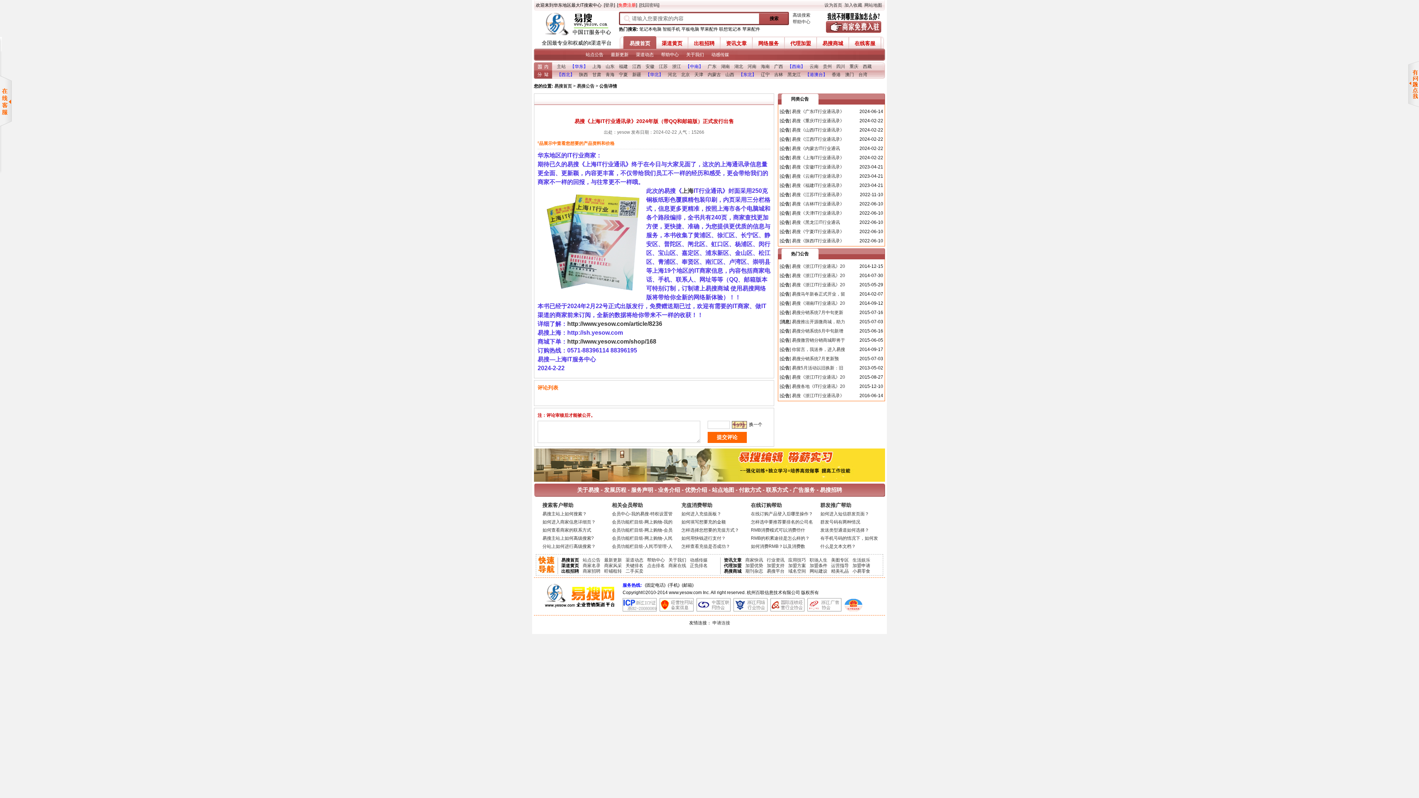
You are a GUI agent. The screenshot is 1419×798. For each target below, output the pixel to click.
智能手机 (671, 29)
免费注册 (627, 5)
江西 (636, 66)
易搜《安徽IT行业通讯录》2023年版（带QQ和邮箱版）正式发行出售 (812, 167)
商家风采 (613, 565)
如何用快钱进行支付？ (703, 538)
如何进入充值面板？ (701, 513)
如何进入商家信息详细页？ (569, 522)
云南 (814, 66)
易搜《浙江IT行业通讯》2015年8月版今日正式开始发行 (812, 378)
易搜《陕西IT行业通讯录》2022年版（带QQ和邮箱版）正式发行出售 (812, 241)
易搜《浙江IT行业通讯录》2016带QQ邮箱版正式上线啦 (812, 396)
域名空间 (797, 571)
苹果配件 (709, 29)
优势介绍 (696, 490)
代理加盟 (800, 43)
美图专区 (840, 560)
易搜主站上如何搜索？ (564, 513)
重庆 (854, 66)
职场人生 (818, 560)
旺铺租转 (613, 571)
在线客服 (865, 43)
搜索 (774, 18)
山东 (610, 66)
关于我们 (695, 54)
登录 (609, 5)
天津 (698, 74)
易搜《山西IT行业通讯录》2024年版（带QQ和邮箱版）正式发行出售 (812, 130)
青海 (610, 74)
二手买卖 (634, 571)
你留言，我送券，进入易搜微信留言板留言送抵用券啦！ (812, 350)
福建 (623, 66)
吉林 (778, 74)
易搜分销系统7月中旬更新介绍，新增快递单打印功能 (811, 313)
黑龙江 (794, 74)
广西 (778, 66)
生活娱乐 (861, 560)
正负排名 (699, 565)
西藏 (867, 66)
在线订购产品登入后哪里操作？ (782, 513)
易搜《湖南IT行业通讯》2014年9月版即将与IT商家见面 (812, 304)
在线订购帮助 (766, 505)
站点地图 (723, 490)
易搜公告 (586, 86)
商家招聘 (591, 571)
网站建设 (818, 571)
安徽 (650, 66)
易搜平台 (776, 571)
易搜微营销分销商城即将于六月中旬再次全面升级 (812, 341)
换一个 (755, 424)
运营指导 (840, 565)
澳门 (849, 74)
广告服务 (804, 490)
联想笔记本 (730, 29)
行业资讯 (776, 560)
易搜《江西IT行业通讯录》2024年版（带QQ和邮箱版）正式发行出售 (812, 140)
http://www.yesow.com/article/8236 (614, 324)
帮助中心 (801, 21)
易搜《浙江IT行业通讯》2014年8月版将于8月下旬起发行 (812, 276)
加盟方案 (797, 565)
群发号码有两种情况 (840, 522)
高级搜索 (801, 15)
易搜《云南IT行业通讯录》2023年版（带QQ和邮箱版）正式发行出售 (812, 177)
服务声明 (642, 490)
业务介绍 (669, 490)
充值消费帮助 (696, 505)
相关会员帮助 (627, 505)
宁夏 (623, 74)
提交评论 (727, 437)
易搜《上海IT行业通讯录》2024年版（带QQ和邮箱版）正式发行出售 (812, 158)
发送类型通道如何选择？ (844, 530)
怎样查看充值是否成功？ (705, 546)
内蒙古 (714, 74)
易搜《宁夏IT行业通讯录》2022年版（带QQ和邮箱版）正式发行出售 (812, 232)
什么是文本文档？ (838, 546)
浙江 (676, 66)
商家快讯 (754, 560)
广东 (712, 66)
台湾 (862, 74)
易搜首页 (640, 43)
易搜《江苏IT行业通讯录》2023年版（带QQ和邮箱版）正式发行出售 (812, 195)
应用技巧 (797, 560)
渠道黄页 (672, 43)
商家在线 (677, 565)
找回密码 (649, 5)
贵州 (827, 66)
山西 (729, 74)
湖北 (738, 66)
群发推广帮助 (835, 505)
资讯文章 (736, 43)
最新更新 (620, 54)
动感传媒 (720, 54)
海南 (765, 66)
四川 (840, 66)
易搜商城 (833, 43)
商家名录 (591, 565)
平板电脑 (690, 29)
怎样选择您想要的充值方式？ (710, 530)
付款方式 (750, 490)
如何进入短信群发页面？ (844, 513)
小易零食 (861, 571)
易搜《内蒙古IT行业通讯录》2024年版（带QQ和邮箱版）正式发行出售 (812, 149)
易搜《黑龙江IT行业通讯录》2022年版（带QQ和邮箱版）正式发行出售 (812, 223)
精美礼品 (840, 571)
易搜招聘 (830, 490)
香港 (836, 74)
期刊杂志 (754, 571)
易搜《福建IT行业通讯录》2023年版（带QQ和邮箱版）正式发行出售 (812, 186)
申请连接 (721, 622)
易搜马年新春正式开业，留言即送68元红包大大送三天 (812, 294)
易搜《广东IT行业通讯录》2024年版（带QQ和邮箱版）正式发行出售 (812, 112)
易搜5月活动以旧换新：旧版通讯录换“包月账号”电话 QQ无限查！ (812, 368)
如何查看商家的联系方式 (566, 530)
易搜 (576, 25)
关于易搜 (588, 490)
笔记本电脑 (650, 29)
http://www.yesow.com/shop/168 (611, 341)
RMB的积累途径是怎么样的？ (780, 538)
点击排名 (656, 565)
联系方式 (777, 490)
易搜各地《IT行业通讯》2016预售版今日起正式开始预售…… (812, 387)
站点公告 (594, 54)
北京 (685, 74)
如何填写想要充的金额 (703, 522)
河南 (752, 66)
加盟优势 (754, 565)
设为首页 (833, 5)
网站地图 (873, 5)
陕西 (583, 74)
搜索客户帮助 (558, 505)
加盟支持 (776, 565)
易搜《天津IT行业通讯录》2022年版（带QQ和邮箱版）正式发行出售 (812, 214)
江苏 (663, 66)
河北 (672, 74)
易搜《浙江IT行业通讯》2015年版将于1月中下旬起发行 (812, 267)
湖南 (725, 66)
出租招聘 (704, 43)
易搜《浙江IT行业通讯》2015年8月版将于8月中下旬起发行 (812, 285)
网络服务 (768, 43)
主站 (561, 66)
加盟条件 (818, 565)
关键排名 (634, 565)
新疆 (636, 74)
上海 (596, 66)
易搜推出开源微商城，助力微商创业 (812, 322)
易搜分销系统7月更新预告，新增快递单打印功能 (809, 359)
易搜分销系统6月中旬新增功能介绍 (811, 331)
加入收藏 (853, 5)
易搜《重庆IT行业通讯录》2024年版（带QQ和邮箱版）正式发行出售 (812, 121)
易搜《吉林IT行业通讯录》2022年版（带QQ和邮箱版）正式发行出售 (812, 204)
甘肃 (596, 74)
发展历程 (615, 490)
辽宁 (765, 74)
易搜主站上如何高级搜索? (568, 538)
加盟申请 (861, 565)
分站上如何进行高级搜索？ (569, 546)
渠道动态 (645, 54)
